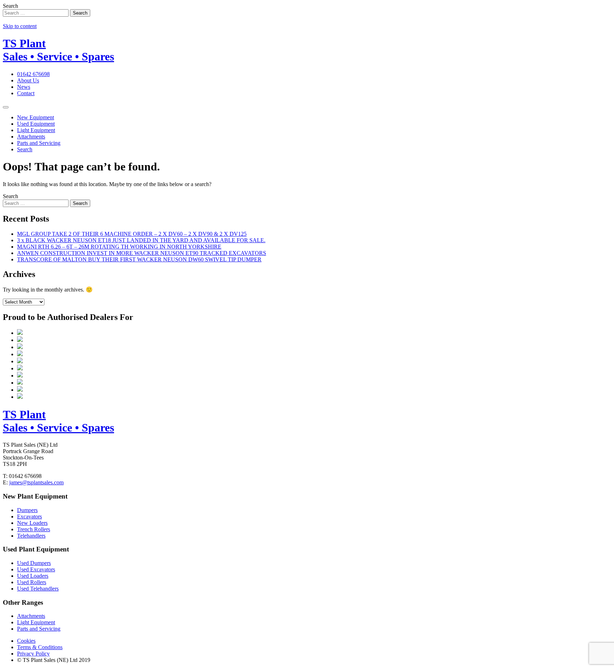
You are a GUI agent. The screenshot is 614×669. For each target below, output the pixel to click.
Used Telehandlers (38, 589)
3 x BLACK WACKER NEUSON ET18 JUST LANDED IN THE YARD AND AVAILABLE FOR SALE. (141, 240)
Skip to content (20, 26)
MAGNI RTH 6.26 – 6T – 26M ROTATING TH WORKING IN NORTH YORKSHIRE (119, 247)
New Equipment (35, 117)
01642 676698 (33, 74)
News (23, 87)
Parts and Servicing (38, 143)
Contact (25, 93)
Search (10, 6)
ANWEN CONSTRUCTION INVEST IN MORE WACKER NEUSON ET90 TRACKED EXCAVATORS (141, 253)
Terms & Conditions (40, 647)
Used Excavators (36, 569)
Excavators (29, 516)
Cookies (26, 641)
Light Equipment (36, 130)
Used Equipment (36, 124)
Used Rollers (31, 582)
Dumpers (27, 510)
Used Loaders (32, 576)
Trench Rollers (33, 529)
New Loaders (32, 523)
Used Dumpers (34, 563)
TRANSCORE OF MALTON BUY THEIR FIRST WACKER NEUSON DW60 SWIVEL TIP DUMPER (139, 259)
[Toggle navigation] (6, 107)
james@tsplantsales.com (36, 482)
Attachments (31, 137)
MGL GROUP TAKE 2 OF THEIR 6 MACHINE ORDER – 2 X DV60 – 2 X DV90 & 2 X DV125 (132, 234)
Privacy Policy (33, 654)
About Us (28, 80)
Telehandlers (31, 536)
